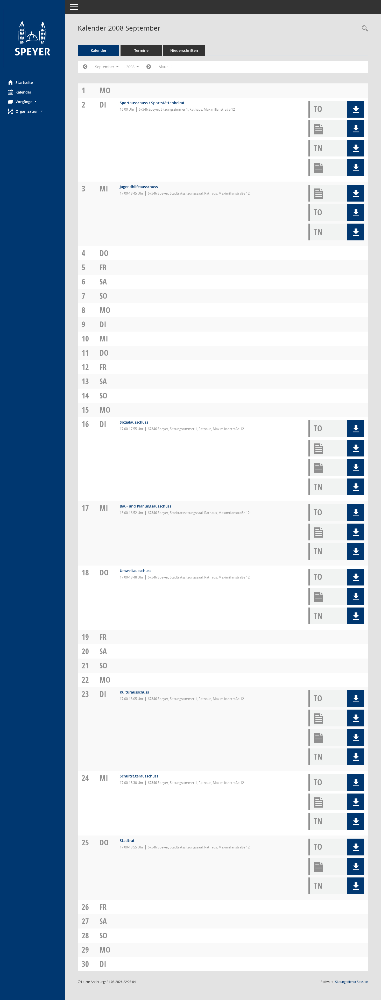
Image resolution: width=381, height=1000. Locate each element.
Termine (141, 50)
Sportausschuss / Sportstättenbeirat (152, 102)
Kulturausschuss (134, 692)
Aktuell (165, 66)
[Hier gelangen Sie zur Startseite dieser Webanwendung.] (32, 38)
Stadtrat (127, 840)
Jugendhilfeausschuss (139, 186)
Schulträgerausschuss (139, 776)
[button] (32, 101)
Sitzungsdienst (351, 982)
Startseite (24, 82)
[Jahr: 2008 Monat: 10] (149, 67)
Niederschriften (184, 50)
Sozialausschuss (134, 422)
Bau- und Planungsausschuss (145, 506)
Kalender (23, 92)
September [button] (105, 66)
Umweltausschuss (135, 570)
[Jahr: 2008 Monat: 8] (85, 67)
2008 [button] (131, 66)
